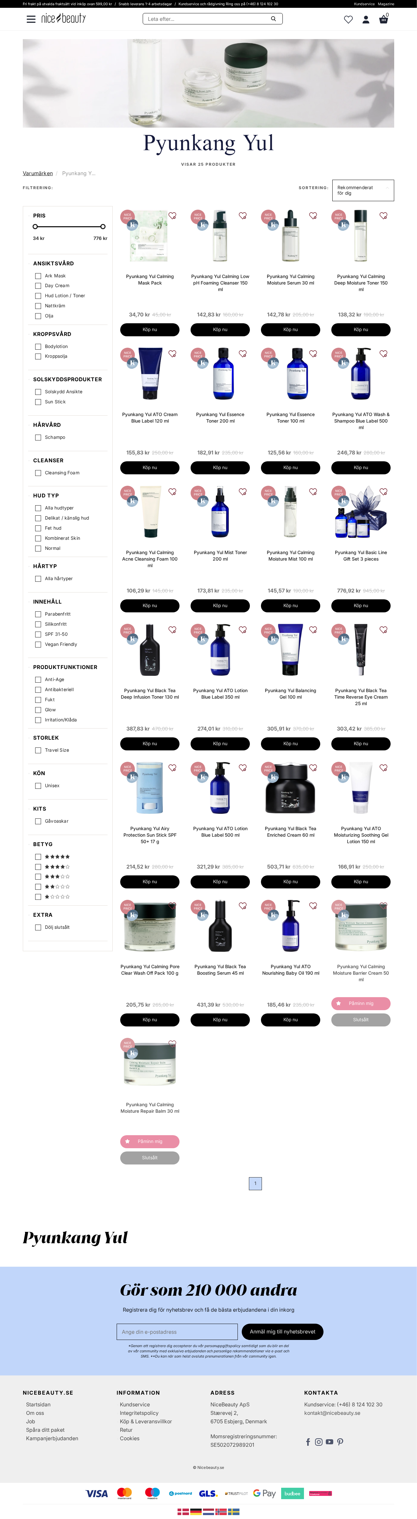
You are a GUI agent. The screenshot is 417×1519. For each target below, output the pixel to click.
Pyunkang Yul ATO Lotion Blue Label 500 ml (220, 832)
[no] (221, 1511)
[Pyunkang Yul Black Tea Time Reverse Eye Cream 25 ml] (361, 649)
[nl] (209, 1511)
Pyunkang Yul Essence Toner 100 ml (290, 417)
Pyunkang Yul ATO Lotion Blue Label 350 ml (220, 694)
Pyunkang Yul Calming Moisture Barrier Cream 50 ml (361, 973)
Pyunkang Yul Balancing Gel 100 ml (290, 694)
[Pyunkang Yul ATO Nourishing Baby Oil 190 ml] (291, 925)
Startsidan (38, 1404)
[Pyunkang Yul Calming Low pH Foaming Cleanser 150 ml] (220, 235)
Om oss (35, 1413)
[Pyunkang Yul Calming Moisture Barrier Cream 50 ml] (361, 925)
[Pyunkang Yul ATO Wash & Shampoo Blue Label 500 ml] (361, 373)
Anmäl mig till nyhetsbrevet (282, 1331)
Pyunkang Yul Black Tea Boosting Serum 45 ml (220, 970)
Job (30, 1421)
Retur (126, 1430)
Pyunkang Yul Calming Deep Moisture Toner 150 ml (361, 282)
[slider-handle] (35, 226)
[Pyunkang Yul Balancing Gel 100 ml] (291, 649)
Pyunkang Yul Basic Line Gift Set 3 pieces (361, 556)
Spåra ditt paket (45, 1430)
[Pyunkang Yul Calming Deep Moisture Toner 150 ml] (361, 235)
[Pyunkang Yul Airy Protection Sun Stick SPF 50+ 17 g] (150, 787)
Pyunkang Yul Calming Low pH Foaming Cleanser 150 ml (220, 282)
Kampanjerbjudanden (52, 1438)
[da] (184, 1511)
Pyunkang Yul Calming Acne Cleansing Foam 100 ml (150, 559)
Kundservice (364, 4)
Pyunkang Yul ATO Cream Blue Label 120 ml (150, 417)
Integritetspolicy (139, 1413)
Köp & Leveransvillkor (146, 1421)
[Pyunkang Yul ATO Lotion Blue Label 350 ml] (220, 649)
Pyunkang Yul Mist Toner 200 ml (220, 556)
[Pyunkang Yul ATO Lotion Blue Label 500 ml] (220, 787)
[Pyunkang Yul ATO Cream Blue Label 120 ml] (150, 373)
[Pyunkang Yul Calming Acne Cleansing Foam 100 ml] (150, 511)
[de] (196, 1511)
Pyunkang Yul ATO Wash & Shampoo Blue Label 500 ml (361, 420)
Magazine (386, 4)
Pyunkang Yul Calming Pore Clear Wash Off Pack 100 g (150, 970)
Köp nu (150, 329)
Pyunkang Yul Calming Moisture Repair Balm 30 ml (150, 1108)
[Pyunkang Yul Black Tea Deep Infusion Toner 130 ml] (150, 649)
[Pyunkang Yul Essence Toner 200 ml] (220, 373)
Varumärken (38, 173)
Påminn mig (361, 1003)
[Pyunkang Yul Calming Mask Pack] (150, 235)
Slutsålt (361, 1019)
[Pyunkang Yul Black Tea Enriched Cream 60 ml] (291, 787)
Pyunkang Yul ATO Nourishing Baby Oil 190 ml (290, 970)
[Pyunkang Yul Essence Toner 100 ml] (291, 373)
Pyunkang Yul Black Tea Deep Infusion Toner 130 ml (150, 694)
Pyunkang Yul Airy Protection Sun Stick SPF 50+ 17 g (150, 835)
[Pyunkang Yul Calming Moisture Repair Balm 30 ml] (150, 1063)
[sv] (233, 1511)
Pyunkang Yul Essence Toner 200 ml (220, 417)
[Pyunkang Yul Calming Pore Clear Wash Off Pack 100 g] (150, 925)
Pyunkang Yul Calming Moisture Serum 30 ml (291, 279)
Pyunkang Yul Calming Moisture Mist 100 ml (291, 556)
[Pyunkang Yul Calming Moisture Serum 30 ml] (291, 235)
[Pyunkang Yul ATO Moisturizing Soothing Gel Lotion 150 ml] (361, 787)
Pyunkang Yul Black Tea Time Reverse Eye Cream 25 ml (361, 697)
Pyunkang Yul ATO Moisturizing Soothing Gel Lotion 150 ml (361, 835)
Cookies (129, 1438)
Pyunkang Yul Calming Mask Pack (150, 279)
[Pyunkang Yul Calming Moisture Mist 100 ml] (291, 511)
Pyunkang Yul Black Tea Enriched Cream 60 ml (290, 832)
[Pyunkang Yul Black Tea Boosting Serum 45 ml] (220, 925)
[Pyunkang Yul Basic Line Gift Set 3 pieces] (361, 511)
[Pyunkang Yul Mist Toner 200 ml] (220, 511)
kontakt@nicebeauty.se (332, 1413)
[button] (363, 190)
